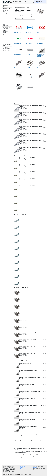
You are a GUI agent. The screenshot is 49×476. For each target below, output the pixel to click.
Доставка (21, 467)
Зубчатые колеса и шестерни (6, 37)
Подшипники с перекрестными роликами (5, 31)
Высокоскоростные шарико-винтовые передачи (40, 55)
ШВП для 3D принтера (29, 79)
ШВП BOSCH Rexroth (17, 32)
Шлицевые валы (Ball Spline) (6, 16)
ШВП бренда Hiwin (17, 43)
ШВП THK (38, 32)
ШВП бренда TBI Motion (18, 54)
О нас (20, 468)
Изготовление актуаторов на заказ (7, 42)
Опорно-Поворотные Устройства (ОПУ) (6, 28)
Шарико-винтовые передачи (6, 6)
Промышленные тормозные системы (6, 35)
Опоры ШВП (16, 79)
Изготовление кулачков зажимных (7, 45)
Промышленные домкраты (5, 22)
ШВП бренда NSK (29, 43)
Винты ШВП (28, 54)
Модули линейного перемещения (6, 19)
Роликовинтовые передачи (5, 11)
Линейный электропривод (5, 25)
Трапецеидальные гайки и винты (7, 14)
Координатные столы (6, 50)
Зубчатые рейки (5, 39)
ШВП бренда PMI (40, 43)
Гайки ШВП (28, 67)
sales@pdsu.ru (37, 2)
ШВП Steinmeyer (28, 32)
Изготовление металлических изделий (7, 48)
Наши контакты (22, 466)
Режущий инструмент (6, 8)
